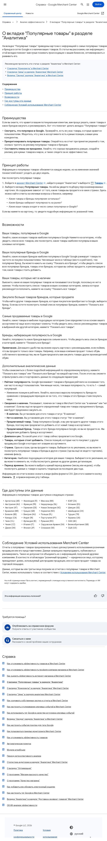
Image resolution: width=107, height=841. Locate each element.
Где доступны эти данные (17, 101)
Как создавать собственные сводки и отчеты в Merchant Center (37, 700)
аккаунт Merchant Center (30, 183)
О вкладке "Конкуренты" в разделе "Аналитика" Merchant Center (38, 688)
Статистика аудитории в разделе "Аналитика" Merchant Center (37, 762)
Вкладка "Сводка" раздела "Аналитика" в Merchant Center (35, 75)
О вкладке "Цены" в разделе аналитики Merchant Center (33, 694)
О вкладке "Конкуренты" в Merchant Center (28, 68)
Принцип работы (13, 93)
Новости (29, 13)
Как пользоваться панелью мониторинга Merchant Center (34, 731)
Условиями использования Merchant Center (82, 572)
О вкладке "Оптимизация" (19, 768)
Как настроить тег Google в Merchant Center (28, 793)
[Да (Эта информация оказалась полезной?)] (95, 596)
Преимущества (12, 89)
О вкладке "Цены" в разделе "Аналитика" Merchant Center (35, 72)
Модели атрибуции (16, 750)
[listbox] (80, 835)
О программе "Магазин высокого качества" (27, 774)
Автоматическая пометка (19, 743)
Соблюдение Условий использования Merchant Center (32, 105)
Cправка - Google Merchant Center (56, 4)
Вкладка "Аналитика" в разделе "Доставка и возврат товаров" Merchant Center (45, 799)
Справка (8, 657)
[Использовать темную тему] (71, 827)
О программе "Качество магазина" (23, 780)
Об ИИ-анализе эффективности (22, 805)
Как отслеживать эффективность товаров (27, 737)
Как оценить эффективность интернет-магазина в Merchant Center (39, 676)
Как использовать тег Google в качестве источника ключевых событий (40, 713)
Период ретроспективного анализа (24, 756)
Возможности (11, 97)
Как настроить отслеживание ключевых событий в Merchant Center (39, 706)
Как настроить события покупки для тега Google (30, 725)
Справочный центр (12, 13)
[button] (5, 4)
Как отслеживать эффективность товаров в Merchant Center (36, 663)
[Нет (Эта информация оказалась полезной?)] (102, 596)
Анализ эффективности (32, 22)
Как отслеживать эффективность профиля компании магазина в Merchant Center (45, 670)
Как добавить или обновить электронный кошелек (31, 787)
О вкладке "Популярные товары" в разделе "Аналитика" (35, 682)
